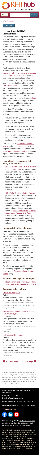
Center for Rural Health (27, 421)
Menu (4, 15)
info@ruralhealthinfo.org (14, 398)
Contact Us (29, 401)
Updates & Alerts (7, 401)
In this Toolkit (8, 25)
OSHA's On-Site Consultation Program (20, 193)
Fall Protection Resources (13, 335)
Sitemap (33, 405)
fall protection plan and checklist (15, 151)
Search (34, 15)
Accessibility (6, 405)
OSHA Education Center (12, 86)
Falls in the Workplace (11, 293)
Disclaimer (14, 405)
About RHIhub (19, 401)
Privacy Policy (24, 405)
